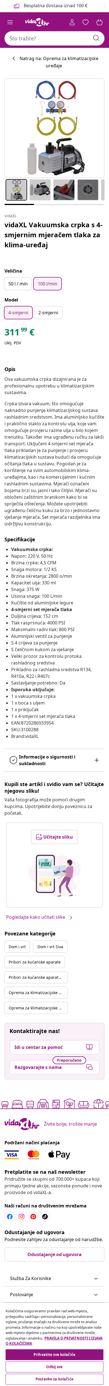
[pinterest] (33, 1216)
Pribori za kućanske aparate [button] (35, 962)
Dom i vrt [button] (17, 946)
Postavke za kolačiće (54, 1379)
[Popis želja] (85, 22)
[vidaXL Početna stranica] (37, 22)
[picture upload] (55, 875)
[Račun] (72, 22)
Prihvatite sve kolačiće (54, 1354)
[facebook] (10, 1216)
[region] (54, 1344)
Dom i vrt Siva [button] (50, 946)
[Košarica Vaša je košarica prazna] (99, 22)
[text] (19, 333)
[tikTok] (45, 1216)
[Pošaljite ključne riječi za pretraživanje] (96, 37)
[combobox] (54, 38)
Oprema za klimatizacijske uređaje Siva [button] (38, 1008)
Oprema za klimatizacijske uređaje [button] (38, 992)
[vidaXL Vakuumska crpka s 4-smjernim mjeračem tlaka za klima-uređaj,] (54, 128)
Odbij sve (54, 1366)
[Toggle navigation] (10, 22)
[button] (54, 1279)
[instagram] (21, 1216)
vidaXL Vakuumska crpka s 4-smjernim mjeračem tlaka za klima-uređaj (53, 234)
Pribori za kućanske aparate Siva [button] (38, 977)
